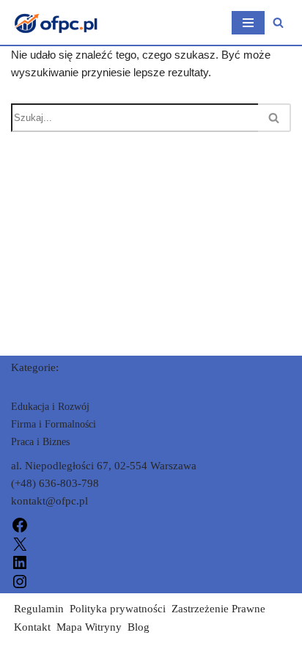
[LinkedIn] (20, 562)
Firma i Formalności (53, 424)
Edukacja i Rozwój (50, 406)
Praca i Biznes (40, 441)
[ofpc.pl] (55, 22)
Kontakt (32, 627)
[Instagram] (20, 580)
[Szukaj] (278, 22)
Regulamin (39, 609)
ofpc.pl (27, 656)
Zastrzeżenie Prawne (218, 609)
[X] (20, 543)
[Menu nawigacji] (248, 22)
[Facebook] (20, 524)
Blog (139, 627)
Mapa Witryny (89, 627)
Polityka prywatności (118, 609)
